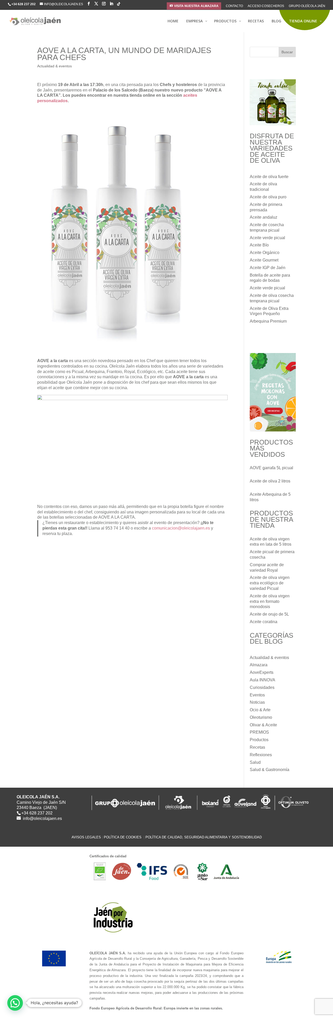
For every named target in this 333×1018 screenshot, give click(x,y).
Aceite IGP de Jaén (267, 267)
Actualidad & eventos (54, 66)
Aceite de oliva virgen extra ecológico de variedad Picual (270, 583)
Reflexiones (261, 755)
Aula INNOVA (262, 680)
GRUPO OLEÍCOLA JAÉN (307, 6)
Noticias (257, 702)
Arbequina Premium (268, 321)
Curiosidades (262, 687)
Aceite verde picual (267, 238)
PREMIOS (259, 732)
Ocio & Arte (260, 710)
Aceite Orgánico (264, 252)
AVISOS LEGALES (86, 837)
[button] (15, 1003)
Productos (259, 740)
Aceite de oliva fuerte (269, 176)
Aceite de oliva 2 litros (270, 481)
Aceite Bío (259, 245)
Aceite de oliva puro (268, 197)
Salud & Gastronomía (269, 769)
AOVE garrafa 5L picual (271, 468)
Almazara (258, 665)
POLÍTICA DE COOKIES (123, 837)
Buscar (287, 52)
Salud (255, 762)
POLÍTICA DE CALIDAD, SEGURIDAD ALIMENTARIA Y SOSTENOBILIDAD (203, 837)
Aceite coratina (263, 621)
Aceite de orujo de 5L (269, 614)
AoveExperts (261, 672)
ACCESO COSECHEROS (266, 6)
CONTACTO (234, 6)
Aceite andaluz (263, 217)
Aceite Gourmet (264, 260)
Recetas (257, 747)
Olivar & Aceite (263, 725)
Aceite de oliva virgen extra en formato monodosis (270, 601)
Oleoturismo (261, 717)
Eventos (257, 695)
